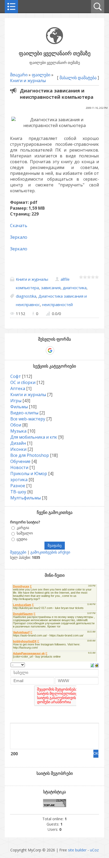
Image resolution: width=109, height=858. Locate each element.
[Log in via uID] (32, 350)
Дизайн (18, 443)
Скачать (18, 225)
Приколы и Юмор (28, 473)
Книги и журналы (28, 80)
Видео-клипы (24, 413)
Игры (15, 401)
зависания (51, 287)
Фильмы (19, 407)
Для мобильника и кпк (33, 437)
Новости (19, 467)
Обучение (20, 461)
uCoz (94, 849)
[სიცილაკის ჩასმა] (96, 665)
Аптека (17, 388)
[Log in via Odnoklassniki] (68, 350)
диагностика (75, 287)
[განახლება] (92, 665)
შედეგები (18, 552)
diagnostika (26, 296)
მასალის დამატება (78, 78)
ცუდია (22, 538)
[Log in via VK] (59, 350)
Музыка (18, 431)
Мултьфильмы (25, 498)
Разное (17, 486)
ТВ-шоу (18, 492)
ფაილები (41, 75)
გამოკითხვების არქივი (50, 552)
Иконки (18, 449)
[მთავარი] (54, 42)
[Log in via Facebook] (41, 350)
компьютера (27, 287)
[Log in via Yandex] (77, 350)
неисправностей (57, 304)
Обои (15, 425)
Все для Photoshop (29, 455)
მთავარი (19, 75)
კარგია (23, 527)
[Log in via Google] (50, 350)
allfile (65, 279)
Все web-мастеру (27, 419)
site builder (77, 849)
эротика (19, 479)
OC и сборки (22, 382)
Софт (15, 376)
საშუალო (25, 533)
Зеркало (18, 237)
